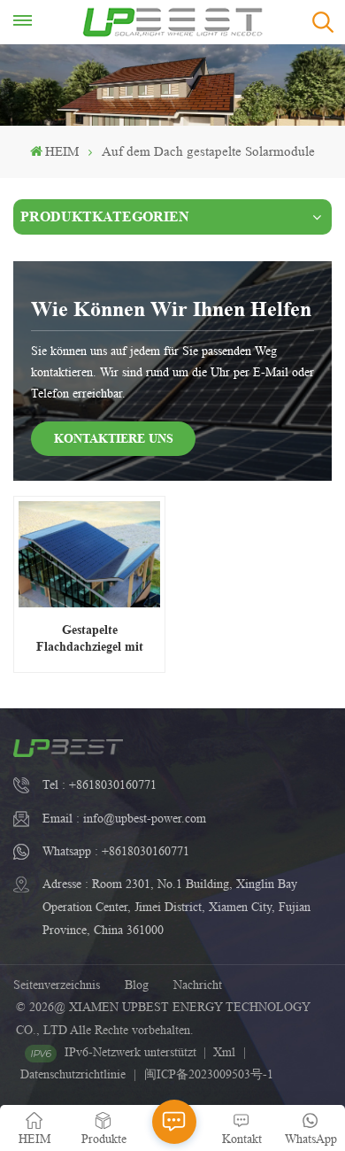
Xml (224, 1052)
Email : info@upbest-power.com (124, 818)
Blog (137, 984)
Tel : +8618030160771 (99, 784)
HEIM (62, 151)
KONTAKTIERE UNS (113, 437)
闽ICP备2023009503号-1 (208, 1074)
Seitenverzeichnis (56, 984)
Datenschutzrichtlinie (73, 1074)
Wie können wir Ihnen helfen (171, 309)
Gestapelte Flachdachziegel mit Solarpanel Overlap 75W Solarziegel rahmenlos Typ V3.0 (89, 638)
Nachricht (197, 984)
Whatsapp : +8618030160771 (115, 851)
